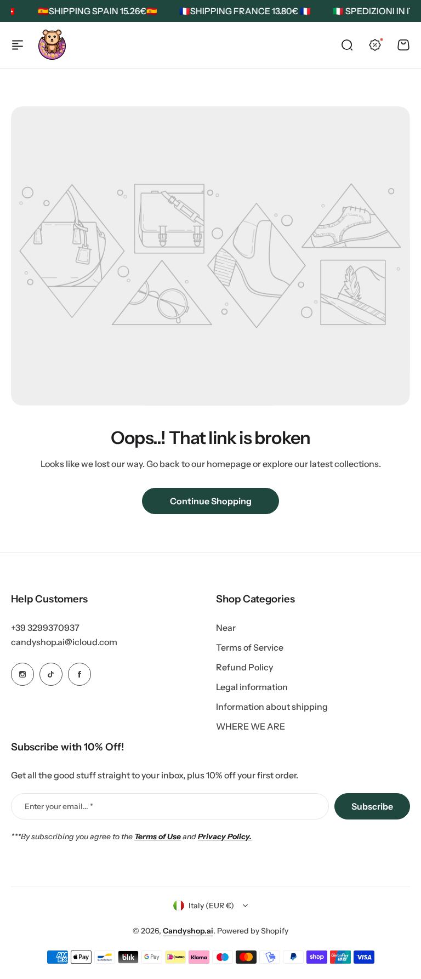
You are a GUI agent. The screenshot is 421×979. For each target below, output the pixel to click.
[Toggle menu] (17, 45)
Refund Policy (244, 667)
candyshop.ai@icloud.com (64, 641)
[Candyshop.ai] (52, 45)
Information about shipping (272, 706)
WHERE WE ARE (250, 726)
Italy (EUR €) (211, 905)
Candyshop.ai (188, 931)
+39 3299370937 (45, 627)
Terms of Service (249, 647)
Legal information (252, 686)
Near (226, 627)
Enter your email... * (59, 806)
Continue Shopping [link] (211, 501)
